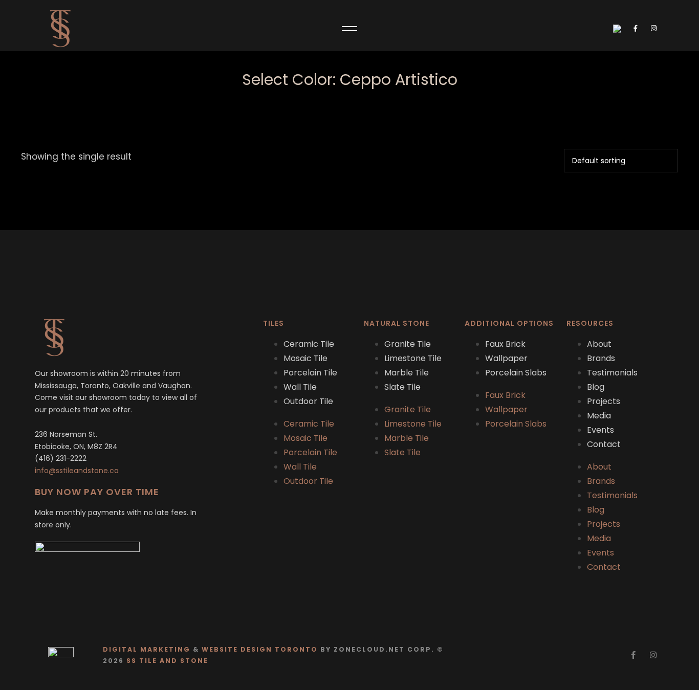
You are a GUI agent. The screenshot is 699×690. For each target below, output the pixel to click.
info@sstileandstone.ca (77, 470)
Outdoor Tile (308, 401)
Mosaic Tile (305, 358)
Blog (595, 387)
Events (600, 430)
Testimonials (612, 373)
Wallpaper (506, 358)
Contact (604, 444)
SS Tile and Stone (167, 660)
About (599, 344)
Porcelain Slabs (516, 373)
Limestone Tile (413, 358)
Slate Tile (402, 387)
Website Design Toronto (260, 649)
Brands (601, 358)
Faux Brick (505, 344)
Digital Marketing (146, 649)
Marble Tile (406, 373)
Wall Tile (300, 387)
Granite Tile (407, 344)
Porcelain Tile (310, 373)
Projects (603, 401)
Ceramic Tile (308, 344)
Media (599, 415)
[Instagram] (653, 655)
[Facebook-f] (633, 655)
